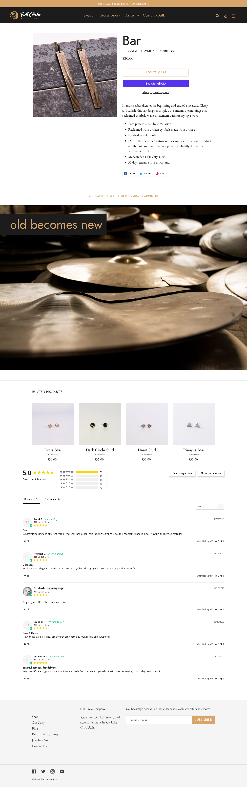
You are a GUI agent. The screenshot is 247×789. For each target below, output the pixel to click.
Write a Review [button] (213, 473)
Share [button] (30, 541)
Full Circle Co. (49, 779)
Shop (35, 716)
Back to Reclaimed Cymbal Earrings (126, 196)
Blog (35, 728)
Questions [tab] (50, 499)
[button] (217, 541)
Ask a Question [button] (184, 473)
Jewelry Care (40, 740)
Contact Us (39, 746)
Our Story (38, 722)
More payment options (155, 92)
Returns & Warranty (45, 734)
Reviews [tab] (28, 499)
